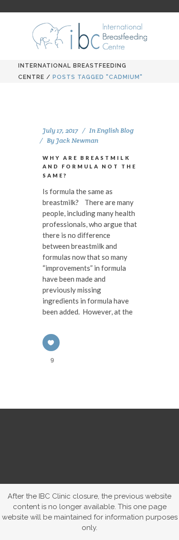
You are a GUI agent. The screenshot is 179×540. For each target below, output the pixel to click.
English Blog (115, 130)
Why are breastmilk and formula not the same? (89, 166)
